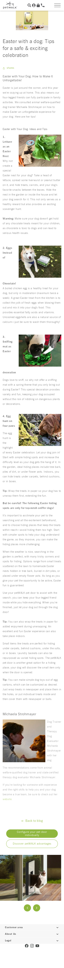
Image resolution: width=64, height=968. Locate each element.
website (7, 799)
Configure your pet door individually (32, 834)
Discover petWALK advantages (32, 843)
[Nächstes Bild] (36, 907)
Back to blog (34, 820)
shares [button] (10, 68)
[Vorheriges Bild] (27, 907)
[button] (57, 5)
